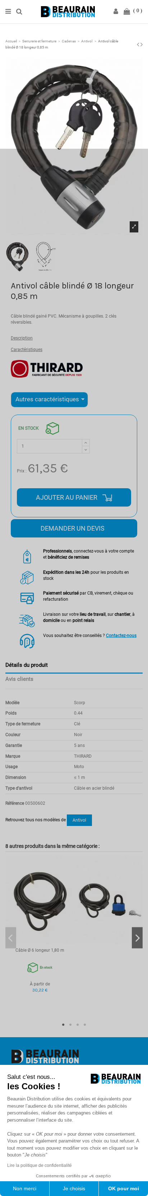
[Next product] (141, 44)
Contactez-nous (121, 635)
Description (22, 338)
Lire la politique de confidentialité (39, 1165)
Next (137, 937)
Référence (14, 803)
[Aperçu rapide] (40, 942)
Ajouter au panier (67, 497)
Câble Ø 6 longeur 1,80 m (39, 950)
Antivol (79, 820)
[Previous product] (138, 44)
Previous (10, 937)
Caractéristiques (26, 349)
